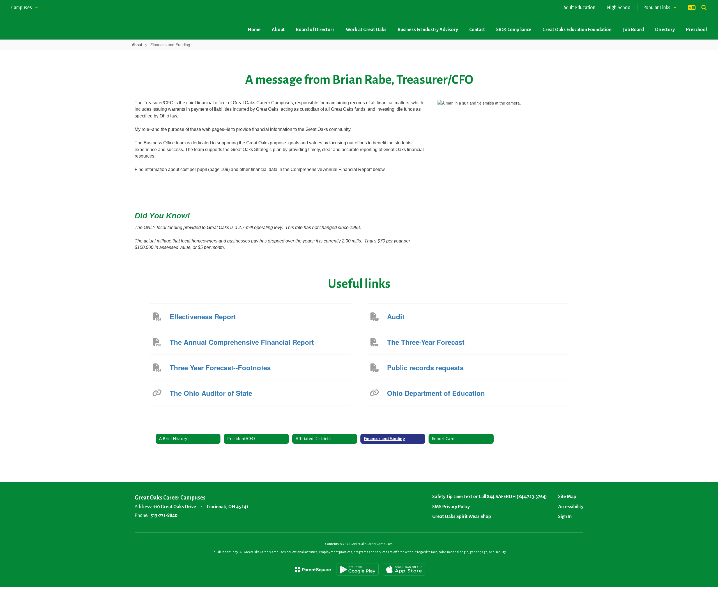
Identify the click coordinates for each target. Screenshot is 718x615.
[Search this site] (704, 7)
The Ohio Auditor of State (211, 393)
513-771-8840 (164, 515)
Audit (395, 316)
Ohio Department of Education (436, 393)
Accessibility (570, 506)
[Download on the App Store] (404, 569)
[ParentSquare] (312, 569)
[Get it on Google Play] (358, 569)
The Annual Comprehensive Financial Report (242, 342)
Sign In (565, 516)
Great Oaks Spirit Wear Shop (461, 516)
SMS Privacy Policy (451, 506)
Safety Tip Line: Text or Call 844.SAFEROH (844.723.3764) (489, 496)
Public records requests (425, 367)
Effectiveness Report (203, 316)
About (137, 44)
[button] (24, 7)
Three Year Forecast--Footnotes (220, 367)
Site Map (567, 496)
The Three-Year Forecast (425, 342)
